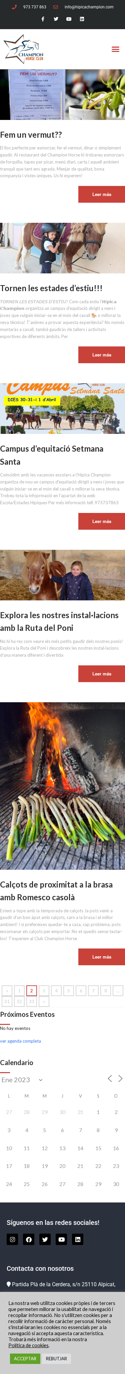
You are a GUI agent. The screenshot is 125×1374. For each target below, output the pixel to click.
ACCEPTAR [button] (25, 1358)
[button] (115, 49)
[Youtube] (69, 19)
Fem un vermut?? (31, 134)
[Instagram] (12, 1239)
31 (7, 1001)
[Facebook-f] (42, 19)
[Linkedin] (82, 19)
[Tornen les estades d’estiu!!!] (62, 247)
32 (19, 1001)
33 (31, 1001)
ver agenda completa (20, 1041)
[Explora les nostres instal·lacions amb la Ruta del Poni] (62, 574)
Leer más (101, 194)
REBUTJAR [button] (56, 1358)
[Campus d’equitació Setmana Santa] (62, 408)
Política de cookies (28, 1345)
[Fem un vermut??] (62, 94)
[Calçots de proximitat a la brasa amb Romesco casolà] (62, 785)
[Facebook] (28, 1239)
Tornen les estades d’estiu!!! (51, 288)
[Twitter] (55, 19)
